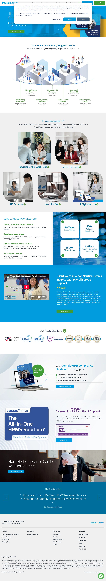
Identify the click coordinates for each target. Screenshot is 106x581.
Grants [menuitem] (55, 537)
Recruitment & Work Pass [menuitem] (10, 534)
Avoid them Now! (16, 471)
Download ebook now (64, 387)
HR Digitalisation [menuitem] (32, 534)
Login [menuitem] (80, 543)
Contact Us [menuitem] (82, 540)
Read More (64, 311)
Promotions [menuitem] (57, 534)
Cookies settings (56, 19)
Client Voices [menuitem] (57, 542)
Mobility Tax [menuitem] (5, 542)
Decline (83, 19)
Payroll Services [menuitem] (7, 537)
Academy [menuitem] (82, 531)
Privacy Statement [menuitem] (99, 572)
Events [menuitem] (55, 544)
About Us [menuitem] (82, 537)
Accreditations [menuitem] (83, 534)
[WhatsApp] (101, 576)
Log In (100, 3)
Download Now (16, 31)
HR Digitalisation (87, 204)
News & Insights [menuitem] (58, 539)
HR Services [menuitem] (5, 539)
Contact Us (63, 440)
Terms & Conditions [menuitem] (89, 572)
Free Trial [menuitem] (82, 546)
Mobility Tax (52, 204)
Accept (70, 19)
